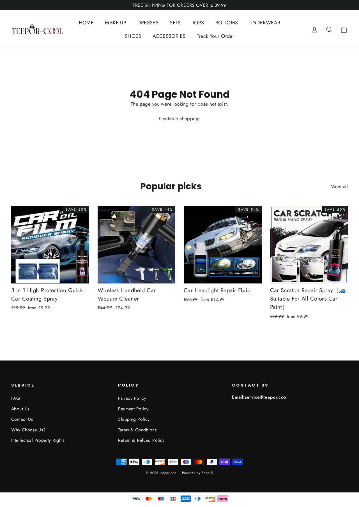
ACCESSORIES (169, 36)
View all (339, 186)
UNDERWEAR (264, 22)
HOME (86, 22)
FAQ (15, 398)
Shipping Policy (133, 419)
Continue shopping (179, 118)
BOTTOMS (226, 22)
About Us (20, 409)
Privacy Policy (132, 398)
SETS (175, 22)
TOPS (198, 22)
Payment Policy (133, 409)
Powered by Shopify (197, 472)
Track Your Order (215, 36)
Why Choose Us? (28, 430)
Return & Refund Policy (141, 440)
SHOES (133, 36)
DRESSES (147, 22)
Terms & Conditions (137, 430)
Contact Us (22, 419)
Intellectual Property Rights (38, 440)
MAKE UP (115, 22)
